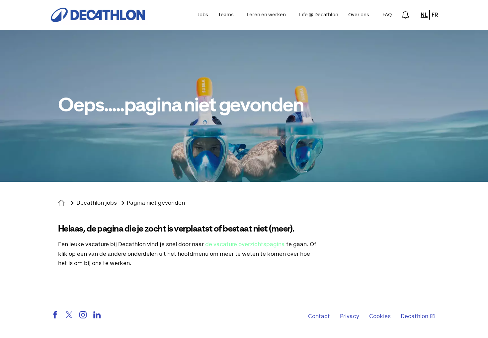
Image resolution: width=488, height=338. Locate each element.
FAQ (387, 15)
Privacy (349, 316)
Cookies (380, 316)
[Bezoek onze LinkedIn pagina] (97, 316)
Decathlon (414, 316)
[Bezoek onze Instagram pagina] (83, 316)
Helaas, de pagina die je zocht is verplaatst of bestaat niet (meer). (176, 229)
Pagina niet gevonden (156, 203)
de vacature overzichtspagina (245, 244)
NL (424, 15)
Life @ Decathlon (318, 15)
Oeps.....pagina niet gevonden (180, 105)
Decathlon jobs (96, 203)
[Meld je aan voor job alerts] (405, 15)
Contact (319, 316)
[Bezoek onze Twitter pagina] (69, 316)
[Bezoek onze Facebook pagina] (55, 316)
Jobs (203, 15)
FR (435, 15)
